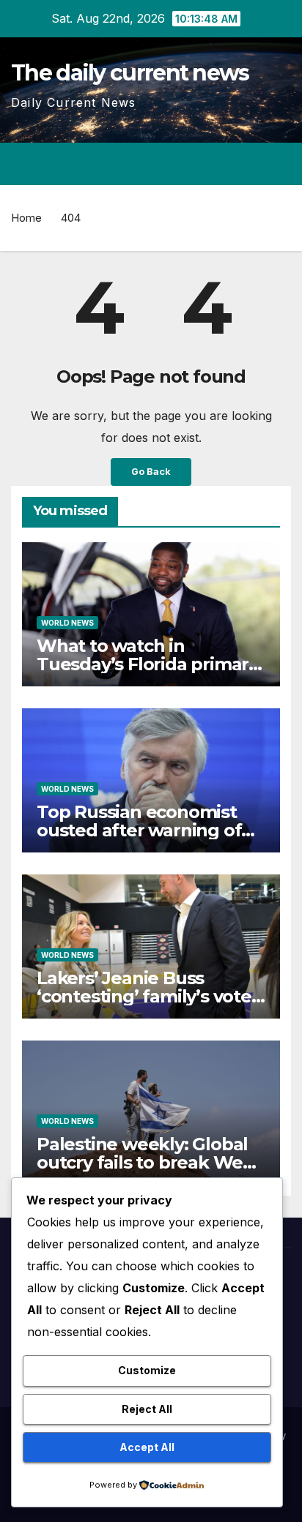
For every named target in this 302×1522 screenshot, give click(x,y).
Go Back (151, 471)
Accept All (146, 1447)
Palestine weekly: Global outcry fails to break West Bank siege (148, 1162)
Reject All (147, 1409)
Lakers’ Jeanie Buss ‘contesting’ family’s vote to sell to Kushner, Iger (144, 996)
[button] (227, 164)
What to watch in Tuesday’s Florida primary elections (147, 664)
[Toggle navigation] (279, 164)
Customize (147, 1370)
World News (67, 622)
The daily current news (130, 72)
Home (26, 218)
